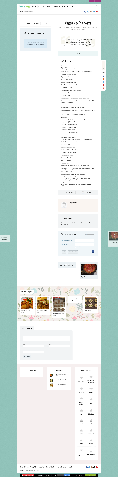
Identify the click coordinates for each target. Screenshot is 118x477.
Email (50, 344)
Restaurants (91, 434)
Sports (91, 444)
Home (21, 11)
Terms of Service (24, 467)
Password (66, 244)
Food (91, 403)
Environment (81, 392)
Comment (71, 192)
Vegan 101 (57, 6)
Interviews (91, 414)
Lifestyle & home (81, 424)
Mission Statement (62, 467)
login (35, 42)
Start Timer (67, 475)
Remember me (79, 246)
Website (24, 350)
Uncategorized (91, 454)
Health (81, 414)
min (61, 475)
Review (81, 444)
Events (66, 6)
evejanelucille (88, 192)
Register (97, 1)
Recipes (42, 6)
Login (92, 1)
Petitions (91, 424)
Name (24, 344)
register (40, 42)
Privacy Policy (33, 467)
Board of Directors (51, 467)
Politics (81, 434)
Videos (48, 6)
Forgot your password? (89, 234)
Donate (72, 6)
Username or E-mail (68, 240)
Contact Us (41, 467)
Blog (34, 6)
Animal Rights (81, 381)
